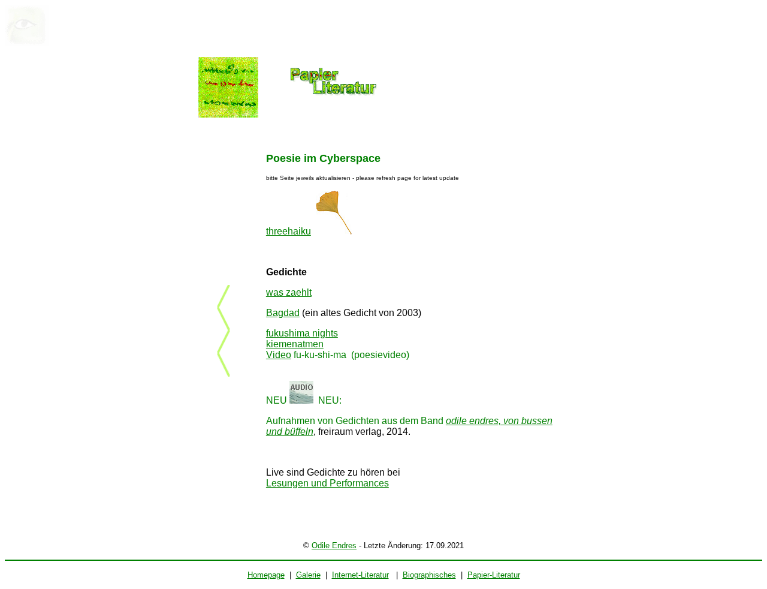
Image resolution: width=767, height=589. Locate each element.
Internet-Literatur (360, 574)
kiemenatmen (295, 344)
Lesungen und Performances (327, 483)
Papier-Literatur (493, 574)
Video (278, 355)
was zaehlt (289, 292)
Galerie (308, 574)
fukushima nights (302, 333)
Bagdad (283, 313)
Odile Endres (334, 545)
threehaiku (288, 231)
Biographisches (429, 574)
